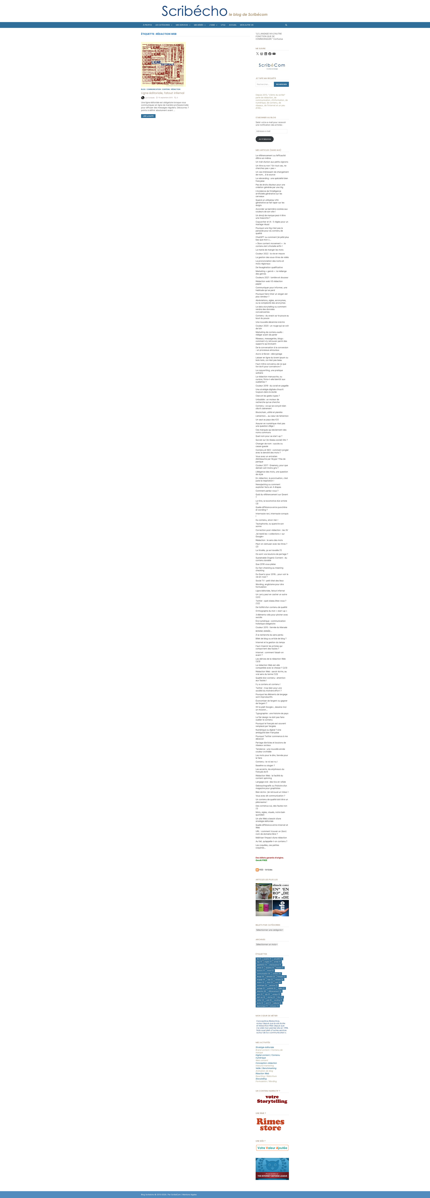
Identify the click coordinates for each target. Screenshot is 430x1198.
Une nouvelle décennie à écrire (270, 322)
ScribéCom (176, 1194)
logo (270, 979)
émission (274, 1006)
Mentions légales (189, 1194)
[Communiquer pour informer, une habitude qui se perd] (281, 908)
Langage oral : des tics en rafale (271, 782)
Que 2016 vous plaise (266, 564)
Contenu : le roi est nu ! (267, 761)
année (277, 962)
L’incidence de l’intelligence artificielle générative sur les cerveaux (269, 194)
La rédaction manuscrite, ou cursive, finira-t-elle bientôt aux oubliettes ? (270, 379)
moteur (260, 982)
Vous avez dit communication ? (270, 796)
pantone (273, 985)
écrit (268, 1003)
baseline (270, 968)
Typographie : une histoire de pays (272, 713)
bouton (280, 968)
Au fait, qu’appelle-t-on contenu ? (271, 841)
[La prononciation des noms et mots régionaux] (264, 891)
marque (279, 979)
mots (270, 982)
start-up (261, 997)
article (260, 968)
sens (260, 994)
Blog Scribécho (147, 1194)
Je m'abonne (265, 139)
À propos (147, 25)
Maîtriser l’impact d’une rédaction (271, 837)
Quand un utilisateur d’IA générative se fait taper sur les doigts (270, 202)
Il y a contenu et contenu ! (268, 684)
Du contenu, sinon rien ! (267, 520)
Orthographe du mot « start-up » (271, 611)
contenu (277, 973)
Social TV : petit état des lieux (270, 580)
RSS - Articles (265, 870)
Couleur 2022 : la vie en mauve (270, 253)
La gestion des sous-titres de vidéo (272, 257)
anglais (268, 962)
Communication (154, 89)
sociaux (276, 994)
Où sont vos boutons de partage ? (272, 554)
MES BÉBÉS (198, 25)
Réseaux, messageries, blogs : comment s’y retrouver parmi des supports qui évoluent (271, 341)
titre (280, 997)
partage (261, 988)
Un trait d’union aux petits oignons (272, 162)
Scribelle (151, 97)
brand (270, 970)
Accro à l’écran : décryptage (269, 354)
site (267, 994)
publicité (271, 988)
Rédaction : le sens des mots (269, 540)
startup (271, 997)
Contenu (166, 89)
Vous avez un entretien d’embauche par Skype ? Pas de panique (270, 459)
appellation (262, 965)
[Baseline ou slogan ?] (264, 908)
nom (278, 982)
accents (267, 959)
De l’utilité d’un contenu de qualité (271, 607)
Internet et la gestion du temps (270, 642)
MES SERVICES (182, 25)
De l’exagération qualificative (269, 267)
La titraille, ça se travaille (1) (269, 550)
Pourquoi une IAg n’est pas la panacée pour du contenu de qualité (269, 230)
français (281, 976)
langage (261, 979)
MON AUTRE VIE (247, 25)
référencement (274, 991)
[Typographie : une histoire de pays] (281, 891)
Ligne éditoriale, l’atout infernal (162, 93)
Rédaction (175, 89)
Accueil (232, 25)
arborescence (275, 965)
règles (281, 988)
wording (278, 1000)
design (260, 976)
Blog (143, 89)
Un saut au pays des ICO (267, 419)
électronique (262, 1006)
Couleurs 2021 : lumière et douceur (272, 277)
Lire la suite (148, 116)
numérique (262, 985)
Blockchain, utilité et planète (269, 412)
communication (263, 973)
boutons (261, 970)
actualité (278, 959)
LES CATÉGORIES (162, 25)
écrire (260, 1003)
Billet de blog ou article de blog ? (271, 638)
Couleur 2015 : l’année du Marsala (271, 627)
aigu (259, 962)
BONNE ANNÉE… (264, 631)
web (269, 1000)
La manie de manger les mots (269, 250)
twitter (260, 1000)
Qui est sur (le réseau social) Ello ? (272, 440)
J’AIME (212, 25)
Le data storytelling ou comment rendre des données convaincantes (271, 309)
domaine (270, 976)
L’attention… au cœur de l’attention (272, 416)
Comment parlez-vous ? (267, 491)
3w (259, 959)
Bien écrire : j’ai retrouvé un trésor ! (272, 792)
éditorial (277, 1003)
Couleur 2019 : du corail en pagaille (272, 386)
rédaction (261, 991)
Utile (223, 25)
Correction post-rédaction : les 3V (272, 530)
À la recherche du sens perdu (269, 635)
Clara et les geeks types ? (268, 396)
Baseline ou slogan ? (265, 765)
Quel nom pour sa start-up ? (269, 436)
